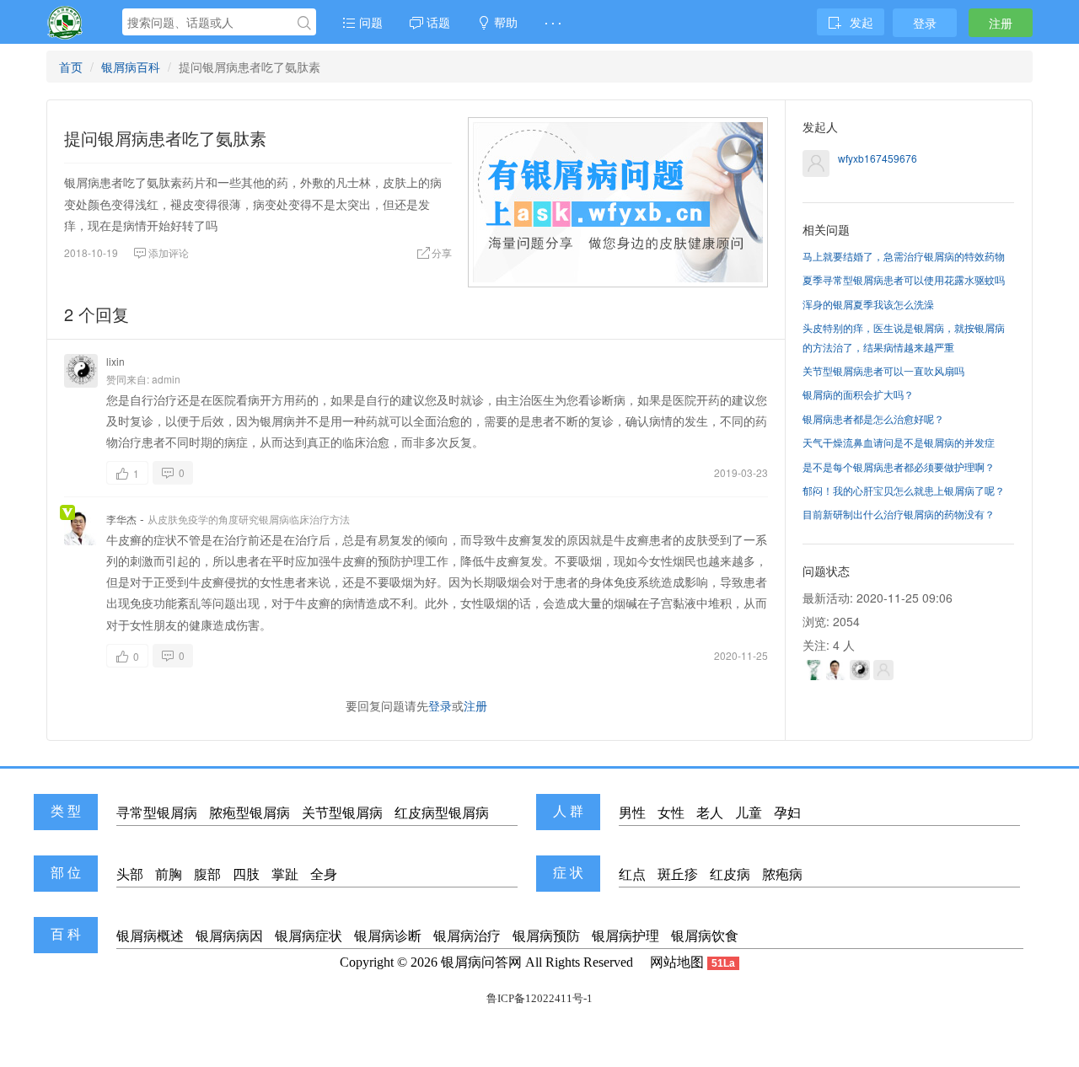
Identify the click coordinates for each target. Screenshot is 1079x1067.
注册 (1000, 22)
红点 (632, 874)
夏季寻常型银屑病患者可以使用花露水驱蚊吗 (904, 279)
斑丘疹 (678, 874)
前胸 (168, 874)
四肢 (246, 874)
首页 (71, 66)
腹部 (207, 874)
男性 (632, 813)
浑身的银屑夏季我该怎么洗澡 (868, 304)
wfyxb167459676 (877, 158)
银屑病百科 (130, 66)
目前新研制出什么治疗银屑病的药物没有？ (899, 514)
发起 (861, 21)
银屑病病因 (229, 936)
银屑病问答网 (481, 962)
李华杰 (121, 519)
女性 (671, 813)
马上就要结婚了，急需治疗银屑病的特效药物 (904, 256)
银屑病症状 (308, 936)
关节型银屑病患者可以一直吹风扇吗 (883, 370)
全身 (323, 874)
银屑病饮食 (704, 936)
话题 (436, 21)
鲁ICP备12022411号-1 (539, 998)
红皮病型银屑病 (442, 813)
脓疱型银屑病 (249, 813)
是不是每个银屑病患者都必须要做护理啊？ (899, 466)
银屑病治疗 (467, 936)
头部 (129, 874)
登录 (925, 22)
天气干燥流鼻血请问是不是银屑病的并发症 (899, 442)
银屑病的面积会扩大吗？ (858, 394)
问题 (369, 21)
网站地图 (677, 962)
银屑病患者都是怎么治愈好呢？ (873, 418)
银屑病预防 (546, 936)
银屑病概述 (150, 936)
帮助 (504, 21)
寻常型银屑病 (156, 813)
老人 (709, 813)
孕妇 (787, 813)
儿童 (748, 813)
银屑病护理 (625, 936)
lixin (115, 361)
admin (166, 379)
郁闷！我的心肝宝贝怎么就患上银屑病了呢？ (904, 490)
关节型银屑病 (342, 813)
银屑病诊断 (387, 936)
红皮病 (730, 874)
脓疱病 (782, 874)
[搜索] (304, 22)
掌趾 (284, 874)
